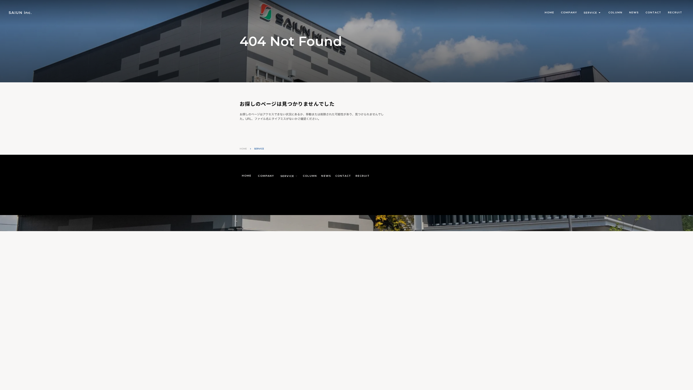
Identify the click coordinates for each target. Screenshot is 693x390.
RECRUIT (675, 12)
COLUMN (615, 12)
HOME (243, 148)
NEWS (634, 12)
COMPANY (569, 12)
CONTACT (653, 12)
